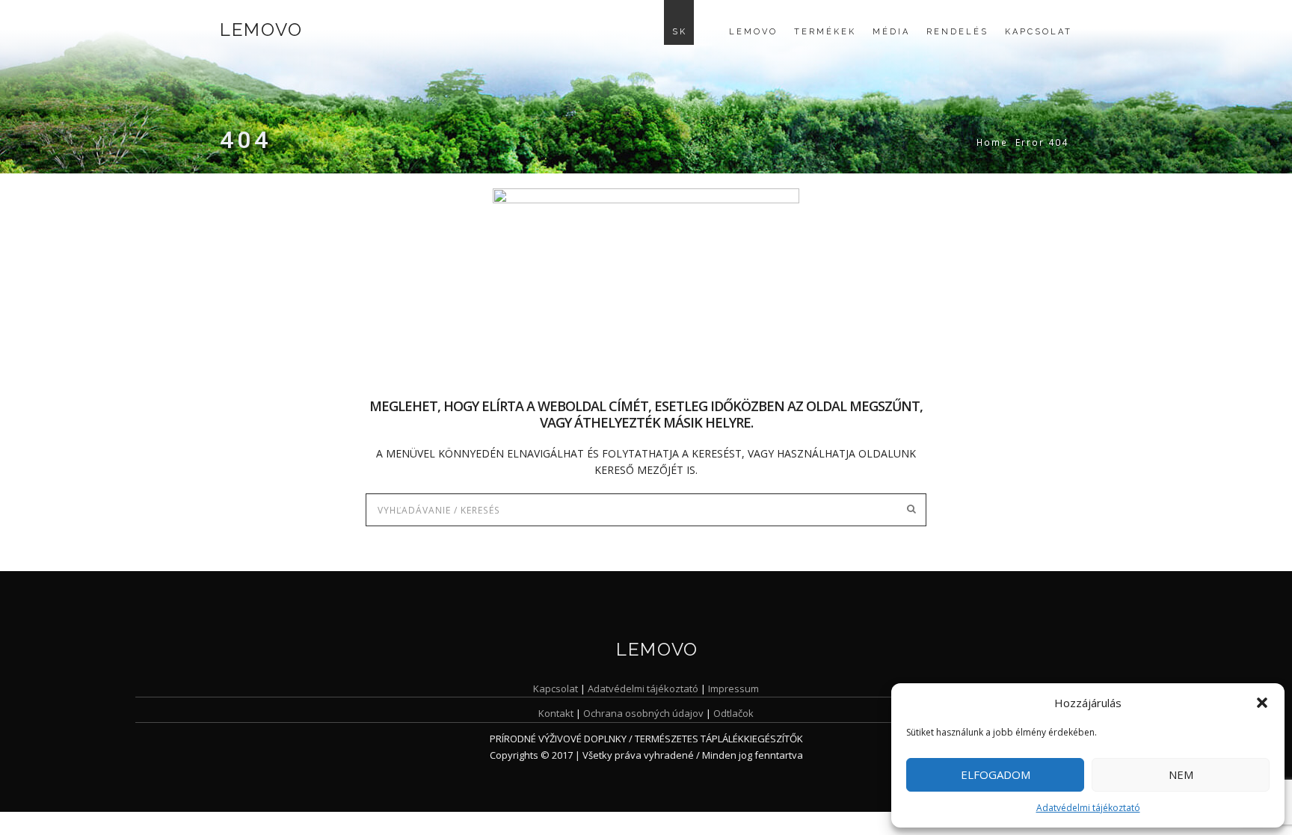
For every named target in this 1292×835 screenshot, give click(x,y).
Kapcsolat (1038, 32)
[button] (1262, 702)
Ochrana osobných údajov (643, 713)
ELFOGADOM (995, 774)
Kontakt (555, 713)
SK (679, 32)
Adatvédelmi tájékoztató (1088, 807)
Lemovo (261, 29)
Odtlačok (733, 713)
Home (992, 142)
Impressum (733, 688)
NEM (1181, 774)
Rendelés (957, 32)
